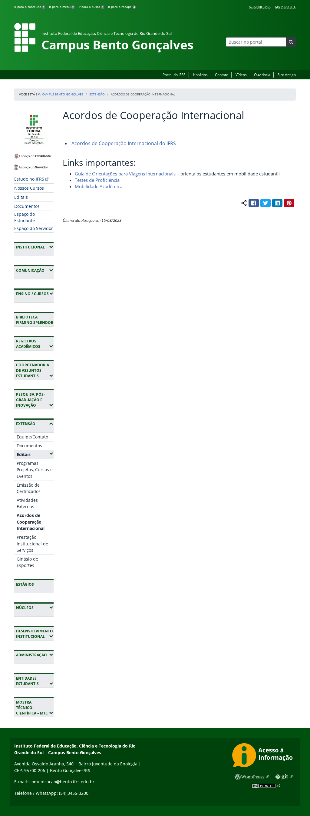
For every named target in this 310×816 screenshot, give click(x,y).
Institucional (35, 247)
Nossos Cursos (29, 188)
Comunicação (35, 270)
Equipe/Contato (32, 437)
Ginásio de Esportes (27, 562)
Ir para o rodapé (121, 7)
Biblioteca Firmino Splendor (34, 320)
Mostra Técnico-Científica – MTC (35, 708)
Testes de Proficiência (97, 180)
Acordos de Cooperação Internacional (31, 521)
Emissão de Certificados (29, 488)
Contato (221, 74)
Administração (35, 655)
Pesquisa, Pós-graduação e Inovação (35, 400)
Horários (200, 74)
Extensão (97, 94)
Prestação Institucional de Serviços (32, 543)
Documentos (27, 206)
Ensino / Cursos (35, 293)
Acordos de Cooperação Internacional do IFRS (123, 143)
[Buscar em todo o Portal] (291, 42)
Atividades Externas (27, 503)
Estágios (25, 584)
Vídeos (241, 74)
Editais (21, 197)
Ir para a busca (90, 7)
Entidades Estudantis (35, 681)
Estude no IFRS (29, 179)
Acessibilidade (260, 7)
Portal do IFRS (174, 74)
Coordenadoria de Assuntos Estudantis (35, 370)
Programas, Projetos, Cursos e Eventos (35, 469)
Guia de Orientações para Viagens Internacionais (126, 174)
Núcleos (35, 607)
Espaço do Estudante (24, 217)
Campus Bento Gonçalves (62, 94)
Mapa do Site (285, 7)
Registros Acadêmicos (35, 343)
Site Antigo (287, 74)
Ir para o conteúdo (29, 7)
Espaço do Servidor (33, 228)
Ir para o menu (61, 7)
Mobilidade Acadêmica (98, 186)
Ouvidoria (262, 74)
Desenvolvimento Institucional (35, 633)
